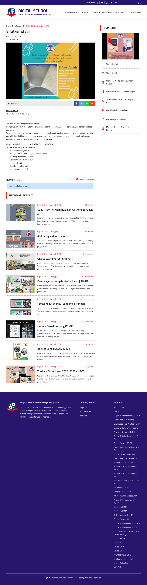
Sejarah (83, 407)
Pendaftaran (107, 12)
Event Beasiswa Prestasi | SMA (127, 419)
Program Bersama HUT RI (124, 432)
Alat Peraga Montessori (51, 236)
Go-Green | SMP (120, 507)
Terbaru (117, 411)
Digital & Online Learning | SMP (127, 415)
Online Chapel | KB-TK (123, 443)
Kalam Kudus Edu (121, 563)
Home (8, 26)
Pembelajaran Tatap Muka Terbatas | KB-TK (62, 281)
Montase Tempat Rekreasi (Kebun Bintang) (120, 129)
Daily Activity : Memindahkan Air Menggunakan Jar (65, 211)
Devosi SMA (119, 550)
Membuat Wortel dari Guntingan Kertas (119, 82)
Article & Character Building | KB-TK (125, 501)
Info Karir (118, 567)
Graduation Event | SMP (123, 462)
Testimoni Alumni (121, 487)
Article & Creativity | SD (123, 515)
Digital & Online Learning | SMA (127, 523)
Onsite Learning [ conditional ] (55, 258)
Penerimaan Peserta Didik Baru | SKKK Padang (127, 533)
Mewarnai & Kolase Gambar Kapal (120, 91)
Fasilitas (83, 415)
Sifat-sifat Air (111, 73)
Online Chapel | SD (121, 519)
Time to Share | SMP (122, 491)
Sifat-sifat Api (112, 63)
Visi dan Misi (85, 411)
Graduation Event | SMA (123, 559)
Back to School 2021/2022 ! (53, 349)
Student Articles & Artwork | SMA (125, 475)
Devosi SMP (119, 546)
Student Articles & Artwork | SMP (125, 468)
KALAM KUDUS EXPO (122, 555)
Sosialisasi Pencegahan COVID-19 (127, 482)
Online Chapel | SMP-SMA (124, 454)
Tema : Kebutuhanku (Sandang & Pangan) (61, 304)
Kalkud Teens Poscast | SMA (125, 495)
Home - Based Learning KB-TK (55, 326)
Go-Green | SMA (120, 511)
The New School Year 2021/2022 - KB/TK (61, 371)
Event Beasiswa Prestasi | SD (126, 458)
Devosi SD (118, 542)
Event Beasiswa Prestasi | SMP (127, 423)
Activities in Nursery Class (117, 110)
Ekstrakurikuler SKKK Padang (126, 428)
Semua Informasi (121, 407)
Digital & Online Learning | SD (126, 527)
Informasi (18, 26)
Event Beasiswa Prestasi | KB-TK (126, 449)
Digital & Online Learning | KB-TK (49, 205)
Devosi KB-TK (119, 538)
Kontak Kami (136, 12)
